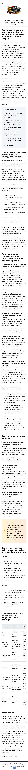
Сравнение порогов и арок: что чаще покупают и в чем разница (13, 141)
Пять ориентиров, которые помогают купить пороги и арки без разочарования (14, 122)
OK (14, 768)
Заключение (10, 145)
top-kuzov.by (8, 66)
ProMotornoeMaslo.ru (14, 20)
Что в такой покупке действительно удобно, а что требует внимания (13, 134)
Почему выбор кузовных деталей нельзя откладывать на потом (13, 115)
